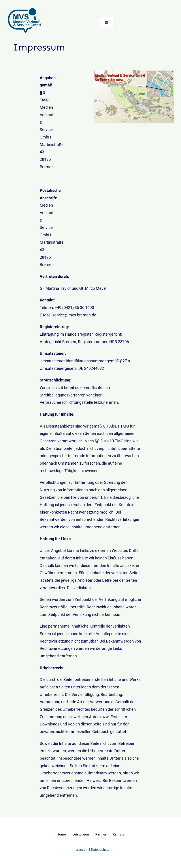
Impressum (80, 850)
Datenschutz (100, 850)
